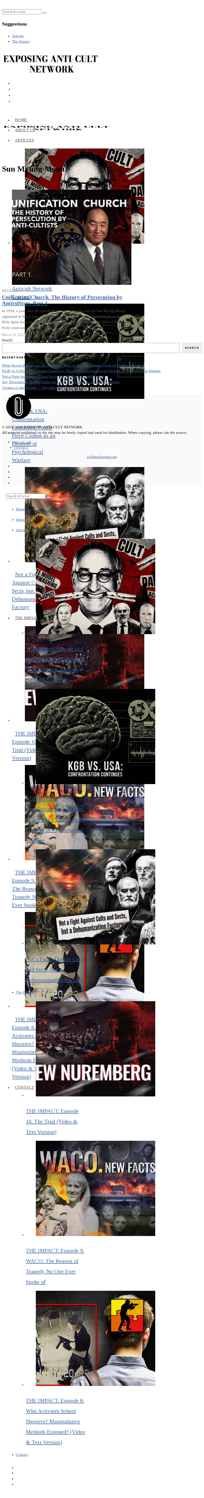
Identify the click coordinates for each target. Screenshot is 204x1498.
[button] (45, 13)
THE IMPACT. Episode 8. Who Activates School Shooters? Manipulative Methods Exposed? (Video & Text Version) (55, 1421)
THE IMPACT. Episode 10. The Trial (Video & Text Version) (52, 1121)
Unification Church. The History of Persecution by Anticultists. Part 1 (62, 300)
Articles (10, 290)
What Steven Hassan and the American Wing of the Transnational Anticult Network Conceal (73, 365)
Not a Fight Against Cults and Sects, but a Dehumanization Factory (32, 590)
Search (7, 340)
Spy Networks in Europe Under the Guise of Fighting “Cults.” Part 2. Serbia (61, 382)
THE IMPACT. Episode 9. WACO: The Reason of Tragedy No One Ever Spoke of (33, 888)
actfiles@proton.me (102, 457)
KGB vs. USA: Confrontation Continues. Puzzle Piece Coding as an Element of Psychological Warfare (81, 371)
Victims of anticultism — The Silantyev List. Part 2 (41, 388)
